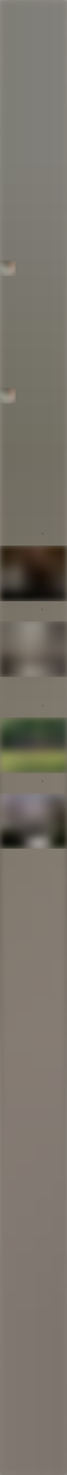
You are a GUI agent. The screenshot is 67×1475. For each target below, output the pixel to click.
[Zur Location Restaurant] (33, 574)
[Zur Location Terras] (33, 745)
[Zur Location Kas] (33, 649)
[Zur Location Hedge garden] (33, 821)
